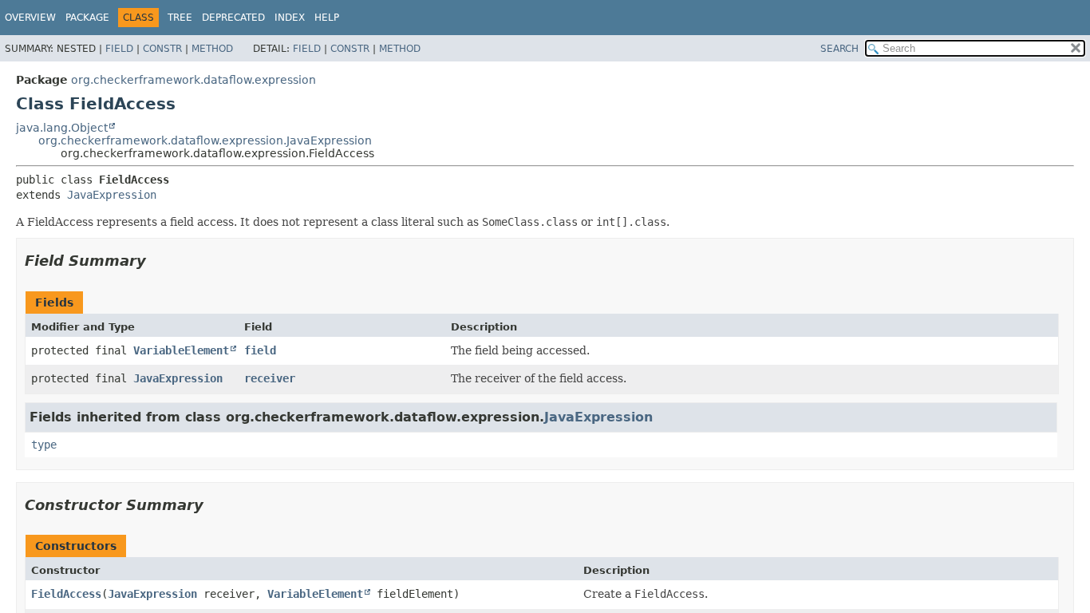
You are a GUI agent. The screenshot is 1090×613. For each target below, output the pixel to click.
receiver (269, 378)
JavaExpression (111, 194)
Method (212, 48)
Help (326, 17)
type (44, 444)
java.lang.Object (62, 127)
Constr (162, 48)
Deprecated (233, 17)
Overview (30, 17)
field (260, 350)
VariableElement (181, 350)
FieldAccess (66, 593)
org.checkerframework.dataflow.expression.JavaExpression (205, 140)
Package (87, 17)
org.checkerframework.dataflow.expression (193, 79)
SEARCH (839, 48)
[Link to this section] (157, 260)
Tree (180, 17)
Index (289, 17)
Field (119, 48)
